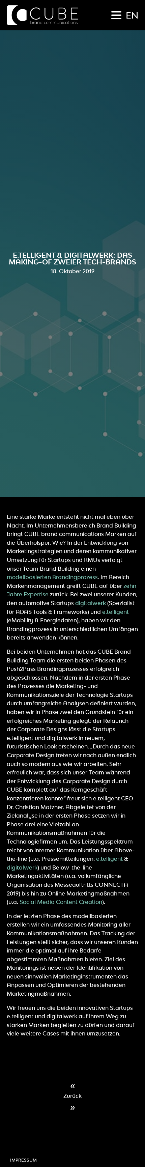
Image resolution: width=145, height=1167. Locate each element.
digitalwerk (90, 603)
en (132, 15)
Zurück (72, 1095)
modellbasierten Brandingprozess (52, 577)
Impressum (23, 1160)
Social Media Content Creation (61, 902)
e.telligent (115, 611)
